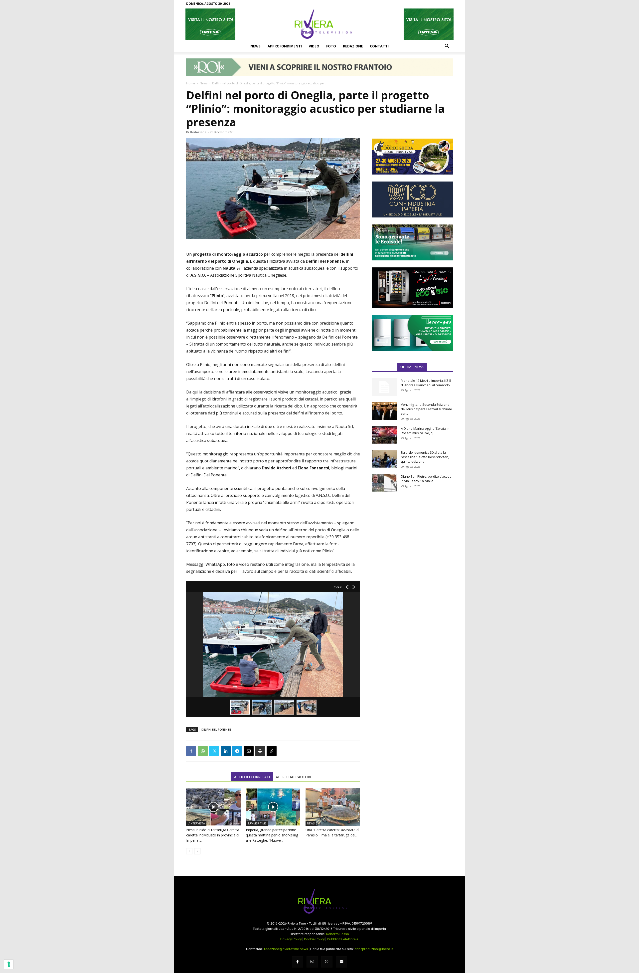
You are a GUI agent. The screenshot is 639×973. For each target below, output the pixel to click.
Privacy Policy (291, 939)
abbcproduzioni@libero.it (373, 949)
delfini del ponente (216, 729)
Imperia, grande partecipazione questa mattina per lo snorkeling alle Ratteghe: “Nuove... (272, 835)
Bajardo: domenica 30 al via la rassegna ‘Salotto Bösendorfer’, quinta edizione (425, 457)
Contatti (379, 46)
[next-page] (197, 851)
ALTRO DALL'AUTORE (294, 777)
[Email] (249, 751)
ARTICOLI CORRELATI (252, 777)
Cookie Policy (314, 939)
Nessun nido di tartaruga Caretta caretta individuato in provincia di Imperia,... (212, 835)
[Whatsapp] (326, 962)
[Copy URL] (272, 751)
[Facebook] (191, 751)
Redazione (353, 46)
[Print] (260, 751)
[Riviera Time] (319, 23)
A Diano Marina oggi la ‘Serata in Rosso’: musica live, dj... (425, 430)
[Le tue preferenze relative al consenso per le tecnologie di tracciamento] (8, 964)
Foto (331, 46)
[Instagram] (312, 962)
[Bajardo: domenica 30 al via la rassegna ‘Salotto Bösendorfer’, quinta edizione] (384, 459)
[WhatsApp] (203, 751)
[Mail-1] (341, 962)
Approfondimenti (285, 46)
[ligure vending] (412, 287)
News (255, 46)
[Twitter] (214, 751)
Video (314, 46)
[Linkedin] (226, 751)
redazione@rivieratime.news (286, 949)
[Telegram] (237, 751)
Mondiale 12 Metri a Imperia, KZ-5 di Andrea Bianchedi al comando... (426, 382)
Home (190, 83)
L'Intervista (196, 823)
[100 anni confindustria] (412, 199)
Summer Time (256, 823)
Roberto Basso (337, 934)
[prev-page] (189, 851)
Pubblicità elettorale (342, 939)
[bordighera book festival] (412, 157)
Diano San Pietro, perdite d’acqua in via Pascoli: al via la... (426, 478)
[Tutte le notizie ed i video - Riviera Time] (319, 901)
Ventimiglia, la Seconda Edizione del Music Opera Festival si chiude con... (426, 409)
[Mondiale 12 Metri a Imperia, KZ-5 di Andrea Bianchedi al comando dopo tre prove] (384, 387)
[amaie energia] (412, 242)
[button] (447, 46)
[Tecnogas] (412, 333)
